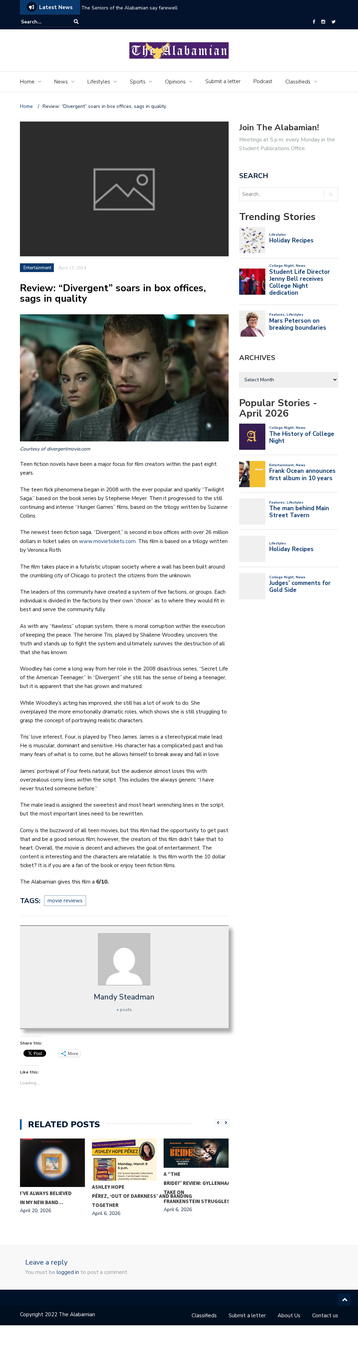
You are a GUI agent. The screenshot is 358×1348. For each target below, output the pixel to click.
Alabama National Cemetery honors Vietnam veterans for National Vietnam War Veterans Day (216, 8)
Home (27, 81)
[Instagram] (323, 22)
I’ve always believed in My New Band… (46, 1198)
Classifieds (297, 81)
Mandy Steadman (124, 997)
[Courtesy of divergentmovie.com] (124, 377)
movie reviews (65, 900)
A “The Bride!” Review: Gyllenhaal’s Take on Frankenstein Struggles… (200, 1187)
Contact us (325, 1315)
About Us (289, 1315)
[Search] (76, 22)
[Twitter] (333, 22)
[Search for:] (42, 22)
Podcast (262, 81)
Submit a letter (223, 81)
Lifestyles (98, 81)
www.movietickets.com (107, 541)
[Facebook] (313, 22)
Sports (137, 81)
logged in (68, 1272)
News (61, 81)
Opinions (175, 81)
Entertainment (37, 268)
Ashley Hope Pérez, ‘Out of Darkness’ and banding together (142, 1196)
